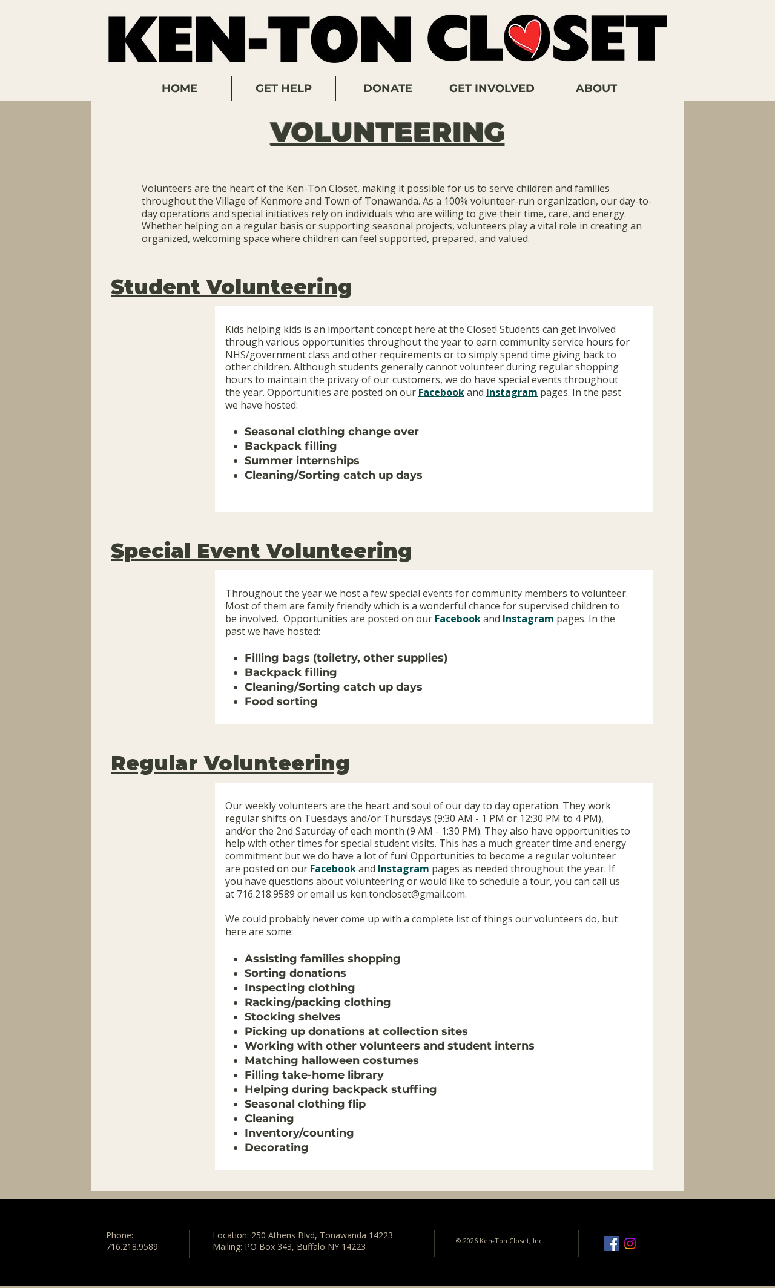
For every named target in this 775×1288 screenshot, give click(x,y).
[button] (283, 88)
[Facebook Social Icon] (611, 1243)
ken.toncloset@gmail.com (407, 894)
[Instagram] (630, 1243)
